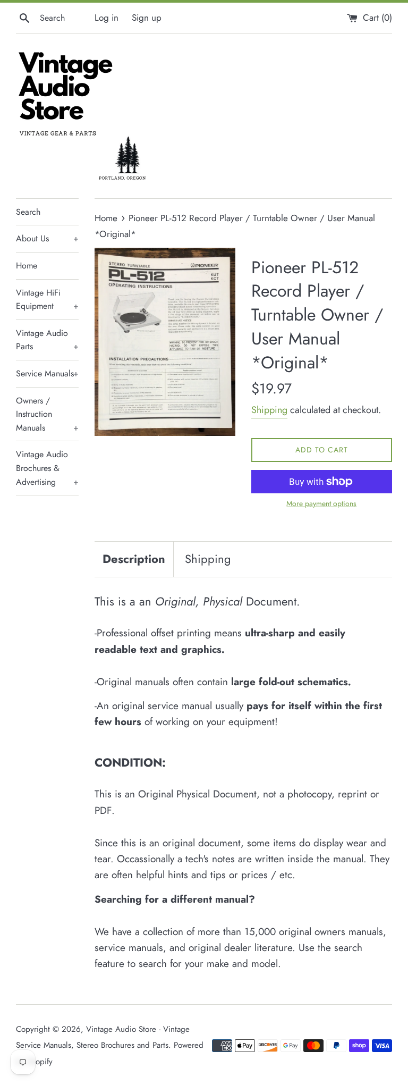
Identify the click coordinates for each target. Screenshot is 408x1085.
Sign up (147, 17)
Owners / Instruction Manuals (47, 414)
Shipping (269, 410)
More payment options (321, 503)
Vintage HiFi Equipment (47, 300)
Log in (106, 17)
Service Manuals (47, 373)
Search (28, 212)
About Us (47, 238)
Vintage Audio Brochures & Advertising (47, 467)
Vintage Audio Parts (47, 340)
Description (134, 558)
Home (26, 265)
